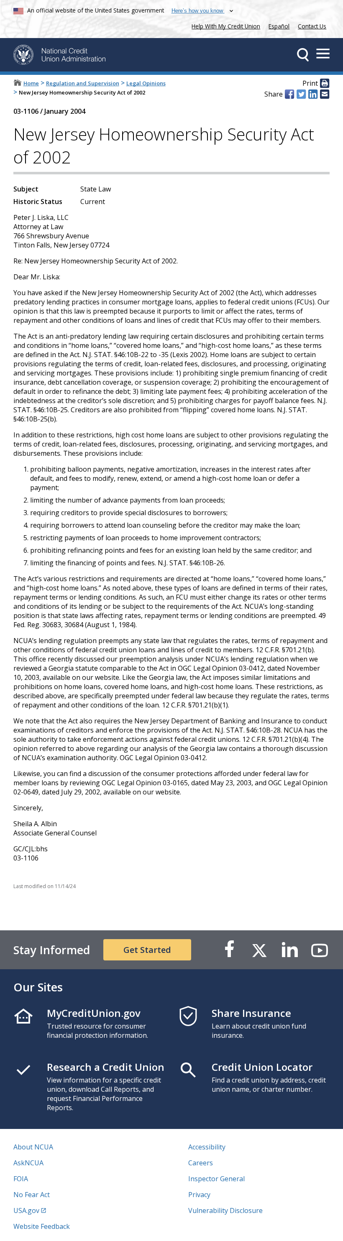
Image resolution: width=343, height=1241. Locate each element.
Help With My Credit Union (224, 25)
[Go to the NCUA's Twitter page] (259, 950)
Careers (200, 1162)
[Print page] (325, 83)
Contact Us (312, 26)
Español (279, 26)
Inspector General (216, 1178)
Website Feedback (41, 1226)
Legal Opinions (146, 83)
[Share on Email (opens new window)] (325, 94)
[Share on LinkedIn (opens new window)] (313, 94)
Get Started (147, 949)
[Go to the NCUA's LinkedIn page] (289, 950)
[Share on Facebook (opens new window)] (289, 94)
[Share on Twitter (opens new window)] (301, 94)
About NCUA (33, 1147)
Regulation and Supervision (82, 83)
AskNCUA (28, 1162)
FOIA (20, 1178)
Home (31, 83)
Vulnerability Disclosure (225, 1210)
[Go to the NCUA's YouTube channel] (320, 950)
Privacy (199, 1194)
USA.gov (26, 1210)
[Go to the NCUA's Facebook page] (229, 950)
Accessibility (206, 1147)
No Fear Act (31, 1194)
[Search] (303, 54)
